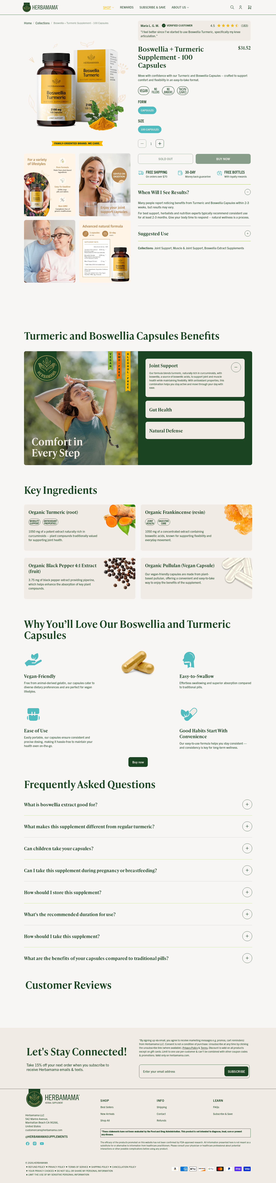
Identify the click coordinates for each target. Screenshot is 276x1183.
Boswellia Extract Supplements (224, 248)
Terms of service (78, 1166)
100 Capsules (150, 129)
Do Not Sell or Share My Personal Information (85, 1170)
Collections (42, 23)
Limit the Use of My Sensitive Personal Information (58, 1174)
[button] (108, 7)
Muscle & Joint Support (188, 248)
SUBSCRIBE (236, 1071)
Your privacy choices (41, 1170)
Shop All (105, 1120)
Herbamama (41, 1162)
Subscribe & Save (223, 1113)
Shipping (162, 1107)
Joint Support (163, 248)
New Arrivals (107, 1113)
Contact (161, 1113)
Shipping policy (100, 1166)
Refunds (161, 1120)
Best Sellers (106, 1107)
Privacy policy (56, 1166)
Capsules (147, 110)
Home (28, 23)
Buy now (138, 762)
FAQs (216, 1107)
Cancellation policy (124, 1166)
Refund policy (36, 1166)
